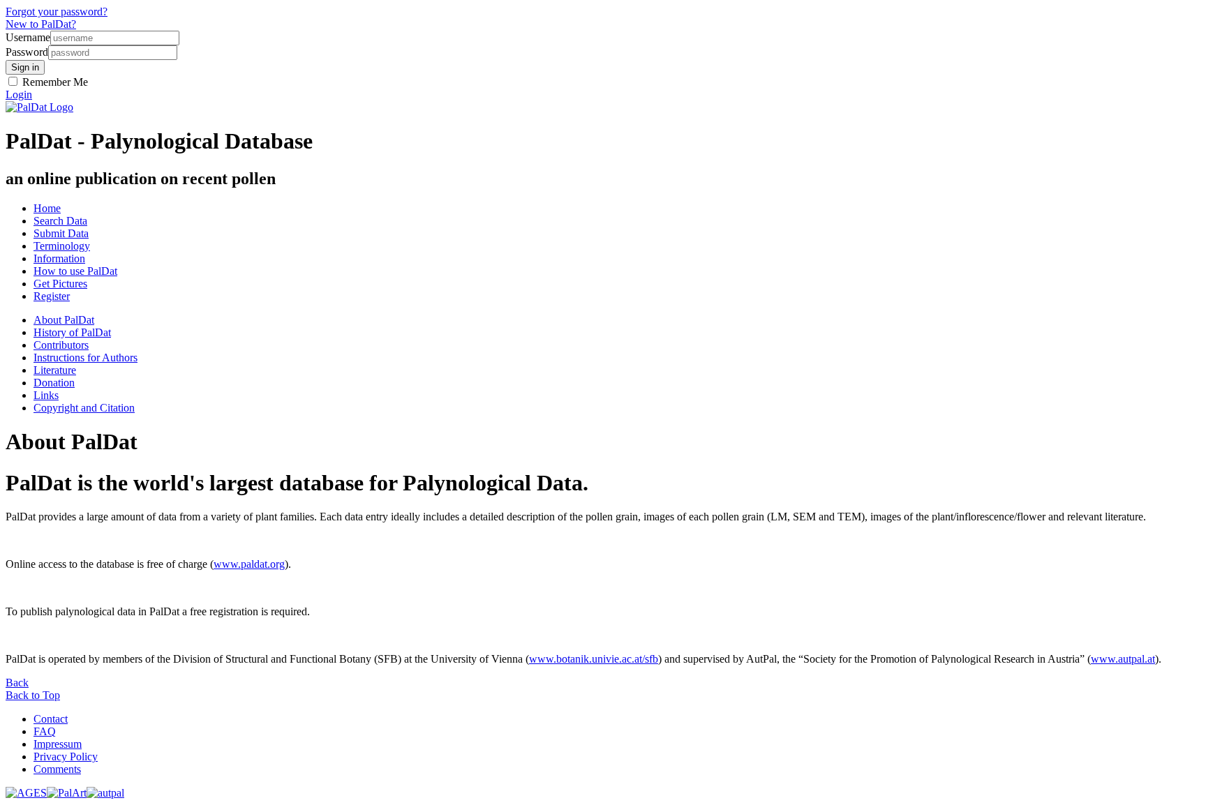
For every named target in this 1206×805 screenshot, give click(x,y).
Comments (57, 769)
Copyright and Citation (84, 408)
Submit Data (61, 233)
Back (17, 683)
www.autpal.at (1123, 659)
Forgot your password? (56, 11)
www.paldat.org (249, 564)
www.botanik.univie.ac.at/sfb (593, 659)
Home (47, 208)
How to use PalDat (75, 271)
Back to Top (33, 695)
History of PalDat (72, 332)
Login (19, 94)
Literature (55, 370)
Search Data (60, 221)
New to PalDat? (41, 24)
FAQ (45, 731)
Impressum (58, 744)
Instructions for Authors (85, 357)
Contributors (61, 345)
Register (52, 296)
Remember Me (54, 82)
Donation (54, 383)
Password (27, 52)
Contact (51, 719)
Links (46, 395)
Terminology (62, 246)
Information (59, 258)
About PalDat (64, 320)
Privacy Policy (66, 756)
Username (28, 37)
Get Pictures (60, 283)
